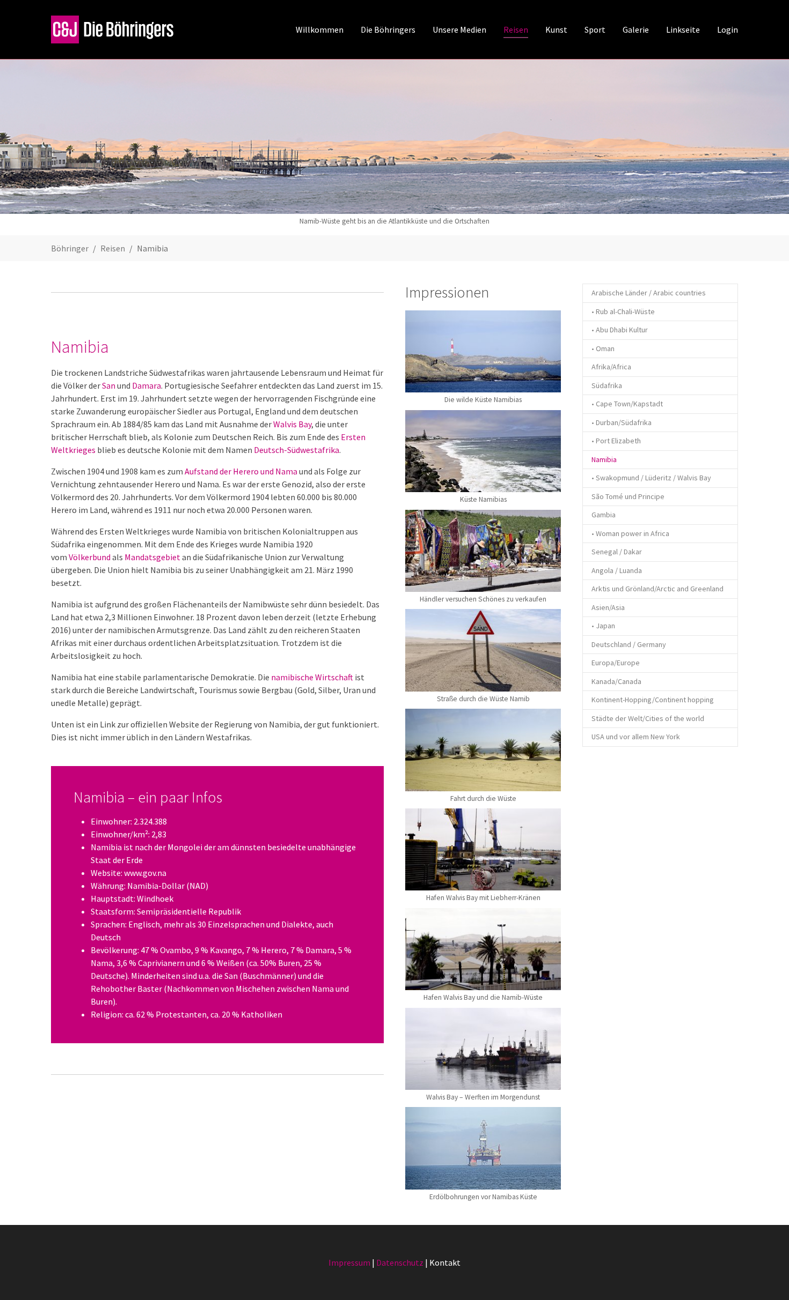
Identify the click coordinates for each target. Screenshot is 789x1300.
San (108, 385)
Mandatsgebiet (152, 557)
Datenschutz (399, 1262)
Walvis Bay (292, 424)
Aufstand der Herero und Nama (241, 471)
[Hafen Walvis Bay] (483, 949)
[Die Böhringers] (113, 29)
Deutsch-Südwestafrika (296, 449)
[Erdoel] (483, 1148)
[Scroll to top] (765, 1276)
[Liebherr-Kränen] (483, 849)
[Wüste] (483, 650)
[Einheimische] (483, 551)
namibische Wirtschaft (312, 677)
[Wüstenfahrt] (483, 750)
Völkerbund (90, 557)
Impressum (349, 1262)
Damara (146, 385)
